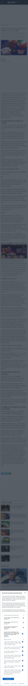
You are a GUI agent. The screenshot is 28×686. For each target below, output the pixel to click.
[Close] (25, 593)
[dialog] (14, 638)
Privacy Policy (21, 683)
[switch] (23, 618)
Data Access (14, 683)
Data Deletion (6, 683)
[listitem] (14, 615)
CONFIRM (8, 678)
